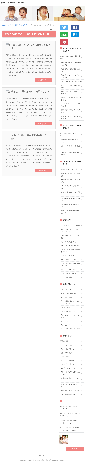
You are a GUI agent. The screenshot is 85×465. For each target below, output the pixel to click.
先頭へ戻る (75, 449)
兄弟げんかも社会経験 (67, 360)
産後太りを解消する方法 (68, 394)
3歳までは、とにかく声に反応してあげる (30, 46)
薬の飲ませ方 (65, 321)
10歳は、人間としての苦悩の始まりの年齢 (71, 93)
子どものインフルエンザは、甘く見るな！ (70, 316)
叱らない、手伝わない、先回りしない (30, 91)
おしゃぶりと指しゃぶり (68, 255)
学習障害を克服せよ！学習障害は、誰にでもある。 (69, 408)
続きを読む (44, 80)
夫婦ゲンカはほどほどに (68, 368)
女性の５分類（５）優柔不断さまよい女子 (70, 212)
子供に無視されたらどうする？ (70, 390)
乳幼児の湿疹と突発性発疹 (68, 293)
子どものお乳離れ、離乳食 (68, 273)
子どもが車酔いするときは (68, 345)
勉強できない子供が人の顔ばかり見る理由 (70, 111)
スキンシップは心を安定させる (70, 245)
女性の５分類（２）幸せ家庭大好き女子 (70, 193)
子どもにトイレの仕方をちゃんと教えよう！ (70, 264)
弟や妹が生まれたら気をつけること (70, 386)
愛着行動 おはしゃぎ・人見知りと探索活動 (70, 76)
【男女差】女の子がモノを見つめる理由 (70, 181)
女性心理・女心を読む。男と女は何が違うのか (70, 415)
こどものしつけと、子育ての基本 (70, 225)
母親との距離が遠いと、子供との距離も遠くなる (70, 231)
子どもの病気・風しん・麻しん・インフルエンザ (70, 302)
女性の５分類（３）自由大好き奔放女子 (70, 199)
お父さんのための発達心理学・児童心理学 (70, 57)
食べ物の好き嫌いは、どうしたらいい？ (70, 379)
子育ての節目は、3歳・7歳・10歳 (71, 81)
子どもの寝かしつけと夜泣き (69, 259)
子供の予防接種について (68, 311)
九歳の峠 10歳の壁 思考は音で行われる (71, 99)
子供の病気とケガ (65, 289)
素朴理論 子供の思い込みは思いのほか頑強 (71, 117)
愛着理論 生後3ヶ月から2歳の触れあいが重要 (71, 64)
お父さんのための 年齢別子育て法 (70, 134)
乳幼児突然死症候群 (66, 297)
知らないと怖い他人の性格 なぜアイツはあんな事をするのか (70, 429)
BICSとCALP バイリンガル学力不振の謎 (70, 105)
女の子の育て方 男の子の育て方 (70, 169)
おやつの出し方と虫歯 (67, 353)
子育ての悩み (64, 341)
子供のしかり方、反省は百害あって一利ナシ (70, 251)
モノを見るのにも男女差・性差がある (70, 175)
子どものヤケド (65, 325)
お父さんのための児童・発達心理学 (12, 3)
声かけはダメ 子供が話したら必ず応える (70, 70)
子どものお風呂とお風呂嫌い (69, 242)
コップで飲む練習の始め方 (68, 269)
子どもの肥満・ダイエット (68, 356)
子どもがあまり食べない (68, 349)
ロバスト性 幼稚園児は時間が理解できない (70, 86)
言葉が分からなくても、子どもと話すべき (70, 237)
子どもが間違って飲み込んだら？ (70, 329)
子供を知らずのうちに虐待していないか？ (70, 373)
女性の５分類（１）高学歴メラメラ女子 (70, 187)
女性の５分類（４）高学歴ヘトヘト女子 (70, 206)
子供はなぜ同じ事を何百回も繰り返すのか (31, 137)
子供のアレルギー (66, 307)
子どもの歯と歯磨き (66, 277)
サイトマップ (42, 455)
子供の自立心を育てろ (67, 364)
